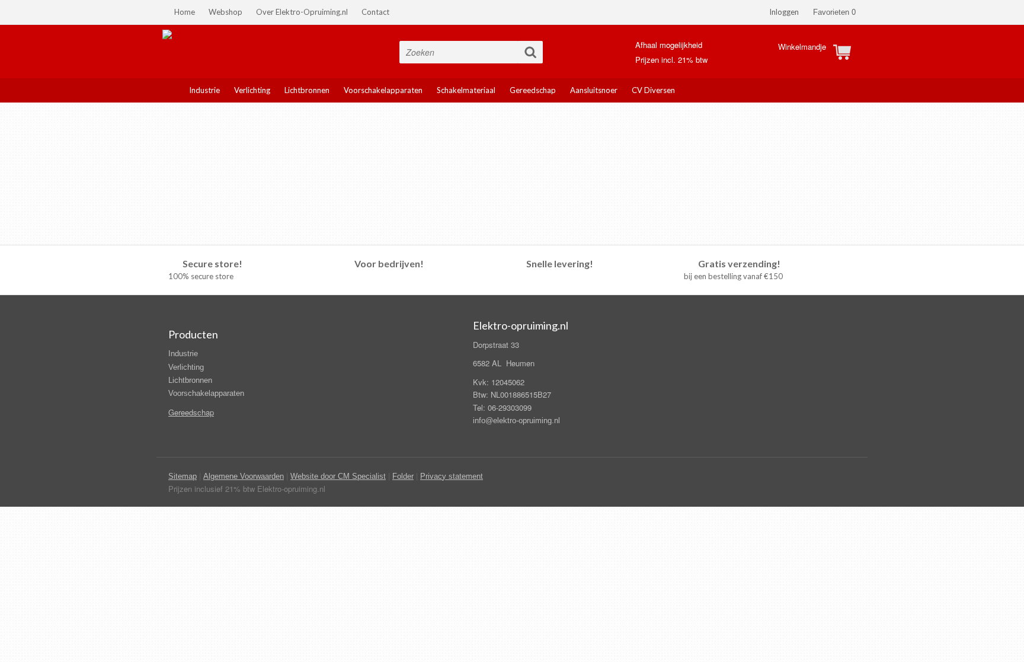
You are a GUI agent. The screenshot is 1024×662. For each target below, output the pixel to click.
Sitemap (182, 476)
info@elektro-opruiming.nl (516, 420)
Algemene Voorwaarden (243, 476)
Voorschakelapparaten (206, 393)
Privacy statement (451, 476)
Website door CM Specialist (338, 476)
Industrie (183, 353)
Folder (403, 476)
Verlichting (186, 367)
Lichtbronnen (190, 380)
